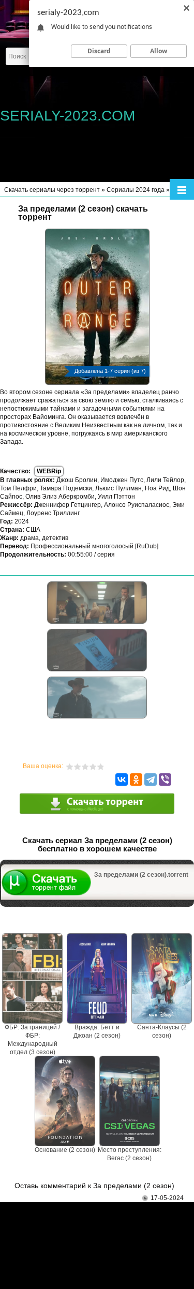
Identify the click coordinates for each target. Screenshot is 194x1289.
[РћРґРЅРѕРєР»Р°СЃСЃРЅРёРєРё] (136, 779)
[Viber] (165, 779)
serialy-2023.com (67, 116)
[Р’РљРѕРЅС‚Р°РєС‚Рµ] (121, 779)
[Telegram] (150, 779)
